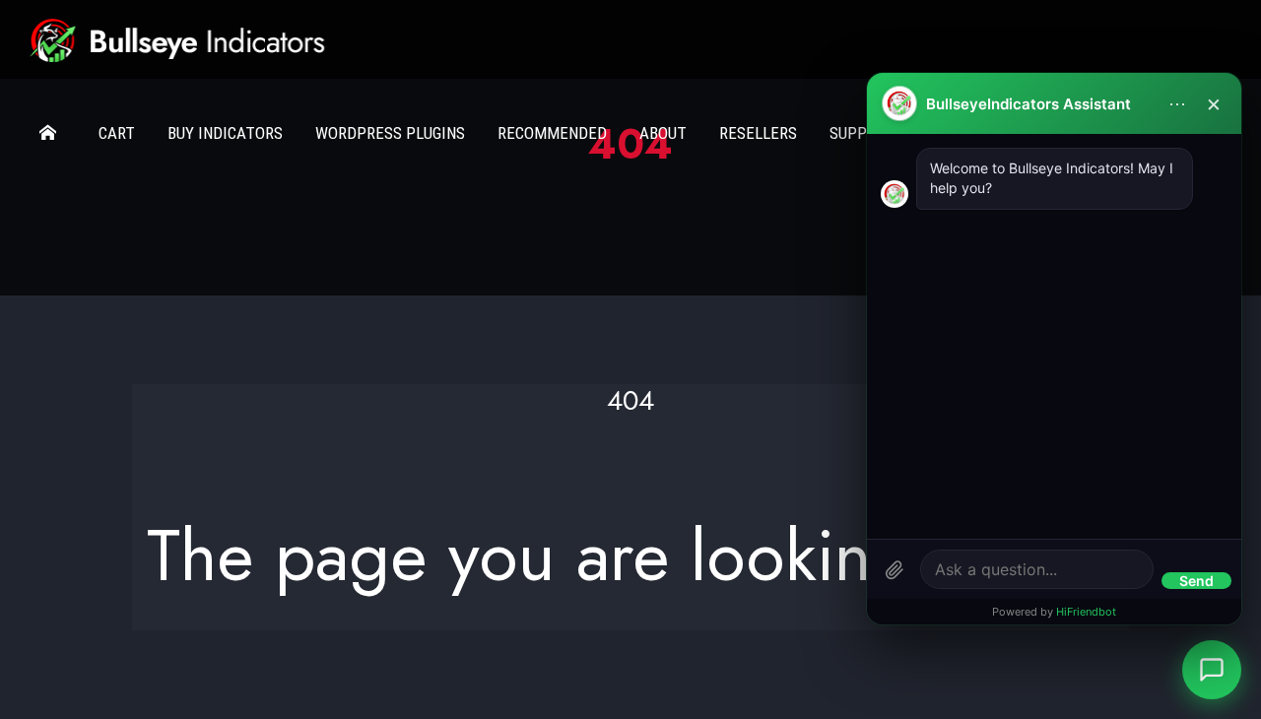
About (663, 133)
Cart (117, 133)
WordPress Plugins (390, 133)
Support (862, 133)
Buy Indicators (225, 133)
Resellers (758, 133)
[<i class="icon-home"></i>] (53, 133)
